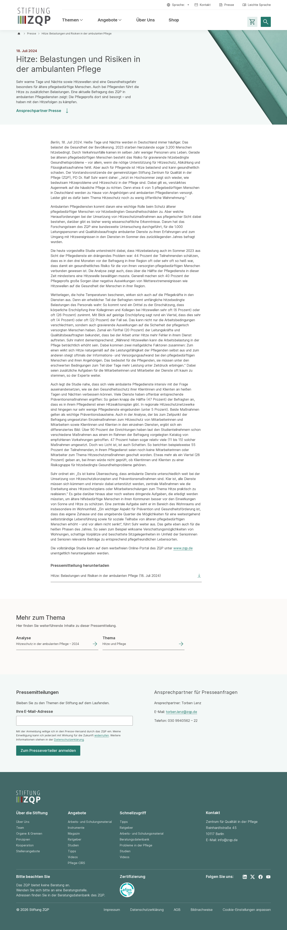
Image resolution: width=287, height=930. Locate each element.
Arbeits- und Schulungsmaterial (90, 821)
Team (20, 827)
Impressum (112, 910)
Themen (73, 20)
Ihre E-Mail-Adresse (34, 711)
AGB (177, 910)
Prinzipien (23, 839)
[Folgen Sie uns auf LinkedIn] (244, 876)
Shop (174, 20)
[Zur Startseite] (34, 16)
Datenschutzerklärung (69, 739)
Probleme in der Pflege (136, 845)
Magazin (74, 833)
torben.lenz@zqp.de (181, 712)
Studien (73, 845)
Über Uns (145, 20)
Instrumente (76, 827)
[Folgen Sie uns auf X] (252, 876)
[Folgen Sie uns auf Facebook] (260, 876)
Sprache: (178, 5)
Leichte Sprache (259, 5)
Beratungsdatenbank (134, 839)
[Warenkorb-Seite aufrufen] (252, 22)
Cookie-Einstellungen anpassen (247, 910)
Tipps (72, 851)
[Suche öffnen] (266, 22)
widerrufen (101, 735)
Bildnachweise (202, 910)
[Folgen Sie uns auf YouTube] (268, 876)
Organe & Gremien (29, 833)
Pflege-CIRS (76, 863)
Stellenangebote (28, 851)
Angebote (110, 20)
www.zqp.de (183, 548)
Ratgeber (74, 839)
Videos (73, 857)
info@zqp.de (228, 840)
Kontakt (205, 5)
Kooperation (25, 845)
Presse (229, 5)
